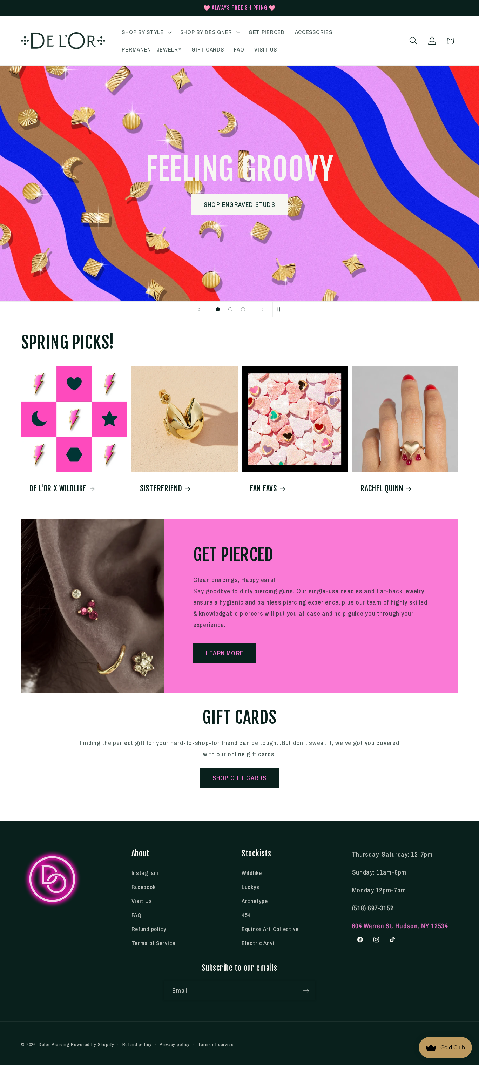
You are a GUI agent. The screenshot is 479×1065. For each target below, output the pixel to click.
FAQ (136, 915)
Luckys (250, 887)
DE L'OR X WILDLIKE (57, 488)
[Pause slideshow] (280, 309)
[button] (146, 32)
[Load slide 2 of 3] (230, 309)
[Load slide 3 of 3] (243, 309)
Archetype (255, 901)
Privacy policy (175, 1044)
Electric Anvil (259, 943)
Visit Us (141, 901)
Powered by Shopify (92, 1044)
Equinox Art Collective (270, 929)
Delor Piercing (54, 1044)
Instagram (144, 873)
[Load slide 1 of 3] (217, 309)
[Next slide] (262, 309)
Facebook (143, 887)
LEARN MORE (224, 653)
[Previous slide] (199, 309)
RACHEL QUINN (381, 488)
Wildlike (252, 873)
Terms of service (216, 1044)
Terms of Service (153, 943)
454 (246, 915)
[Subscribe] (306, 990)
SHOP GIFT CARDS (239, 778)
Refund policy (148, 929)
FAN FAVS (263, 488)
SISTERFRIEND (161, 488)
